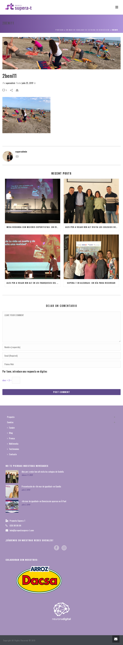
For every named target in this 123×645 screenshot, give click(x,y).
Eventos (10, 422)
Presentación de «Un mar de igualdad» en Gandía (41, 486)
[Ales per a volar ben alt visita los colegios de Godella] (91, 201)
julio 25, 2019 (27, 83)
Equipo (12, 427)
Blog (11, 432)
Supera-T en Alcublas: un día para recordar (91, 282)
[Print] (19, 90)
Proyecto (10, 417)
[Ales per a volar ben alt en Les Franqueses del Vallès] (32, 257)
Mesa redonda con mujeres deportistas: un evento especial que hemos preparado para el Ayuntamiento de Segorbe (33, 227)
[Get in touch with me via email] (17, 156)
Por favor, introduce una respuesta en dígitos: (24, 371)
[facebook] (56, 548)
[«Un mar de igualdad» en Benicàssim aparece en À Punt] (12, 506)
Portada (59, 30)
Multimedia (13, 443)
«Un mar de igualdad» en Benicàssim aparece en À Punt (44, 501)
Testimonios (14, 449)
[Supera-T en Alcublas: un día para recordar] (91, 257)
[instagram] (64, 548)
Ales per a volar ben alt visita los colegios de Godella (92, 227)
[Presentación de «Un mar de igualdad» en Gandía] (12, 491)
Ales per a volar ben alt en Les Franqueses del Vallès (33, 282)
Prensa (12, 438)
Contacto (13, 454)
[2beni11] (61, 53)
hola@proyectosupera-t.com (22, 530)
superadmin (10, 83)
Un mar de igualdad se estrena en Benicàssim (87, 30)
